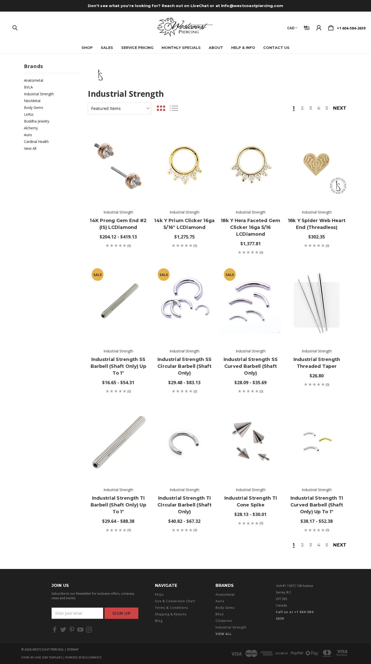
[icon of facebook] (54, 629)
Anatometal (33, 80)
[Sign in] (319, 26)
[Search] (15, 26)
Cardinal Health (36, 141)
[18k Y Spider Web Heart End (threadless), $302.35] (316, 164)
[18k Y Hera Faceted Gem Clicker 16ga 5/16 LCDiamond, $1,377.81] (250, 164)
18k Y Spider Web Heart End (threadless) (317, 224)
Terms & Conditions (171, 608)
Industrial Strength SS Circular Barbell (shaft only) (184, 366)
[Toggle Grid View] (161, 108)
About (216, 47)
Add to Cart (184, 189)
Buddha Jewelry (36, 121)
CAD (291, 27)
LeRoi (28, 114)
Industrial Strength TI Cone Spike (250, 501)
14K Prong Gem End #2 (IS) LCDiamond (118, 224)
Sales (107, 47)
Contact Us (276, 47)
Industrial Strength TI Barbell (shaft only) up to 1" (118, 505)
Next (339, 108)
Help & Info (243, 47)
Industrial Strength (39, 94)
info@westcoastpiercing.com (252, 5)
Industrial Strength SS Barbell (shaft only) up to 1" (118, 366)
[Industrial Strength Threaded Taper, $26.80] (316, 303)
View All (30, 148)
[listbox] (119, 108)
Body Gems (33, 107)
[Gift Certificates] (307, 26)
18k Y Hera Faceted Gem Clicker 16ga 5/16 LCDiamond (250, 227)
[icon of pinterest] (72, 629)
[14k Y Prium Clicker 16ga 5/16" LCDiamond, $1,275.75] (184, 164)
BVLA (28, 87)
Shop (87, 47)
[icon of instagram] (89, 629)
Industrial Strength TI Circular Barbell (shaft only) (184, 505)
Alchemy (31, 128)
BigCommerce (92, 657)
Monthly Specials (181, 47)
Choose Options (118, 189)
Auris (28, 134)
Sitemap (73, 649)
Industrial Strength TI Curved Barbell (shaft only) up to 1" (316, 505)
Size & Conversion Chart (175, 601)
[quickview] (138, 162)
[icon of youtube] (80, 629)
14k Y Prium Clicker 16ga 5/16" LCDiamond (184, 224)
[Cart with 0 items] (331, 26)
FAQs (159, 594)
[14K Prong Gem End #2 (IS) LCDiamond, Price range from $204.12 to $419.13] (118, 164)
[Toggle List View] (174, 108)
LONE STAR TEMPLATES (48, 657)
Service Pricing (137, 47)
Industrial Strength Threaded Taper (317, 363)
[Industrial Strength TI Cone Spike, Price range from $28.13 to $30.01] (250, 442)
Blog (159, 621)
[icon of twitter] (63, 629)
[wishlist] (138, 134)
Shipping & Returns (171, 614)
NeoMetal (32, 100)
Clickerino (224, 621)
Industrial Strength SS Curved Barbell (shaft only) (251, 366)
